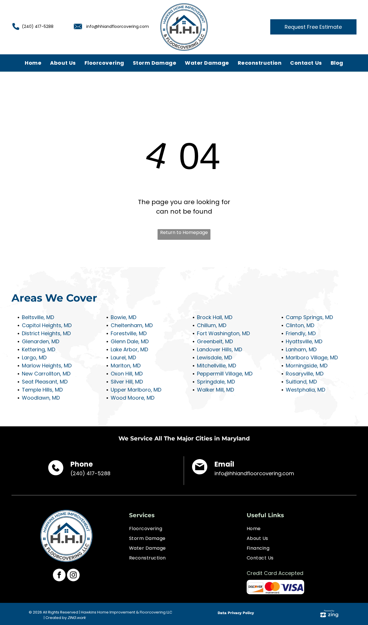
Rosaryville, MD (304, 373)
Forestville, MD (129, 333)
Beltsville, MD (38, 317)
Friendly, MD (301, 333)
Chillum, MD (211, 325)
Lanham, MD (301, 349)
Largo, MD (34, 357)
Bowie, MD (123, 317)
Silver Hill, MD (127, 381)
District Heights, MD (46, 333)
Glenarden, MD (40, 341)
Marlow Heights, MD (47, 365)
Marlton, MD (126, 365)
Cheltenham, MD (132, 325)
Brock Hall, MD (214, 317)
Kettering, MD (38, 349)
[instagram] (73, 576)
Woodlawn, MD (41, 397)
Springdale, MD (216, 381)
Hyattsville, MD (304, 341)
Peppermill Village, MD (224, 373)
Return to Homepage (184, 232)
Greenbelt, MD (215, 341)
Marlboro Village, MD (312, 357)
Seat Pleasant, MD (45, 381)
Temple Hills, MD (42, 389)
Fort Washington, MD (223, 333)
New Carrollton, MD (46, 373)
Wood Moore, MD (132, 397)
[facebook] (59, 576)
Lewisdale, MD (214, 357)
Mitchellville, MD (216, 365)
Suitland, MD (301, 381)
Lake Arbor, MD (129, 349)
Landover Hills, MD (219, 349)
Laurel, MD (123, 357)
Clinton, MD (300, 325)
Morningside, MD (306, 365)
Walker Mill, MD (215, 389)
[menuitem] (33, 63)
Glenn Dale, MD (130, 341)
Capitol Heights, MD (47, 325)
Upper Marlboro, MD (136, 389)
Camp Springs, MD (309, 317)
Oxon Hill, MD (127, 373)
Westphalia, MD (305, 389)
